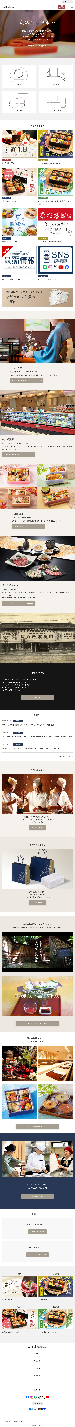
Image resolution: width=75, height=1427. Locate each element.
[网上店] (19, 1319)
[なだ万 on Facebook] (27, 1398)
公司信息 (37, 1383)
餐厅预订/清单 (62, 6)
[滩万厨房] (55, 1286)
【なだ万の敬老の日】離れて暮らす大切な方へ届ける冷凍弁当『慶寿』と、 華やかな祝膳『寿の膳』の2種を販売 (37, 736)
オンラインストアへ (10, 603)
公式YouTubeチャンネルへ (37, 1023)
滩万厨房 (37, 1361)
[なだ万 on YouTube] (47, 1397)
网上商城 (37, 1368)
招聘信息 (37, 1390)
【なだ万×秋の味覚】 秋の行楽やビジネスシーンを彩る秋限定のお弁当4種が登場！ (29, 725)
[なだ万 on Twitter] (43, 1398)
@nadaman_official (37, 1041)
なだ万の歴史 (37, 697)
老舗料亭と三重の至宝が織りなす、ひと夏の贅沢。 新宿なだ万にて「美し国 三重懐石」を (30, 748)
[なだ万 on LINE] (35, 1398)
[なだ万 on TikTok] (39, 1398)
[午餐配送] (55, 1319)
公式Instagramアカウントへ (37, 1126)
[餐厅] (19, 1286)
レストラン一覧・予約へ (19, 380)
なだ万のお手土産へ (37, 902)
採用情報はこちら (37, 1196)
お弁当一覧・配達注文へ (21, 526)
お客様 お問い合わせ (37, 1232)
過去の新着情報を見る (65, 756)
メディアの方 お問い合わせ (37, 1255)
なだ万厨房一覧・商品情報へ (13, 454)
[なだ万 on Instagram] (31, 1398)
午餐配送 (37, 1375)
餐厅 (37, 1354)
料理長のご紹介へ (38, 827)
